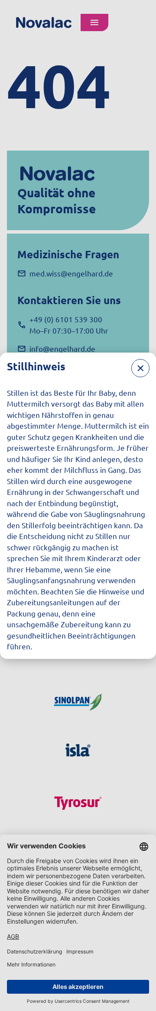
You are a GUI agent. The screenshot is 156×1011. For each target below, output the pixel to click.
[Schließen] (140, 368)
